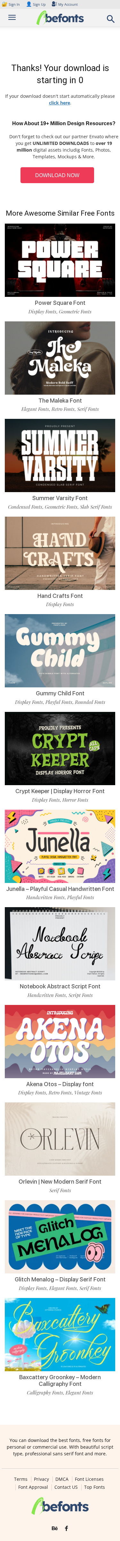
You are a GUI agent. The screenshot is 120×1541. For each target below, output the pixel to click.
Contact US (66, 1487)
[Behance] (55, 1528)
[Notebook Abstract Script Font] (60, 943)
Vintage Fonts (88, 1092)
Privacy (41, 1479)
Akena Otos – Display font (60, 1084)
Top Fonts (94, 1487)
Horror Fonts (75, 800)
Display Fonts (42, 311)
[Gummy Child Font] (60, 650)
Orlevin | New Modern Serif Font (60, 1181)
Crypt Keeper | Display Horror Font (60, 791)
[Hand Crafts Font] (60, 553)
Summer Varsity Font (60, 498)
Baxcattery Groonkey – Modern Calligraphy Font (60, 1380)
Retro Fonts (63, 409)
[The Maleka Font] (60, 358)
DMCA (61, 1479)
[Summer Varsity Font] (60, 455)
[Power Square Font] (60, 260)
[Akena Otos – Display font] (60, 1041)
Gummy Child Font (60, 693)
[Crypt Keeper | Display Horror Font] (60, 748)
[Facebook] (66, 1528)
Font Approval (33, 1487)
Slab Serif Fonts (96, 507)
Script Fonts (80, 995)
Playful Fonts (58, 702)
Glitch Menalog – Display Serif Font (60, 1279)
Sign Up (36, 4)
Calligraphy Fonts (45, 1392)
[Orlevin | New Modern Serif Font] (60, 1139)
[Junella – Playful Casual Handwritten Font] (60, 846)
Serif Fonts (88, 409)
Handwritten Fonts (45, 897)
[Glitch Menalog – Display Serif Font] (60, 1236)
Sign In (11, 4)
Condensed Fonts (25, 507)
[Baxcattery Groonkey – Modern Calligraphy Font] (60, 1334)
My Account (68, 4)
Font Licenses (89, 1479)
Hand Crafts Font (60, 595)
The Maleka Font (60, 400)
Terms (21, 1479)
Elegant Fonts (35, 409)
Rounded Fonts (90, 702)
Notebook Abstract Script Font (60, 986)
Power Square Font (60, 302)
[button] (111, 21)
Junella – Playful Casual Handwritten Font (60, 888)
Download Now (57, 175)
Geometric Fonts (75, 311)
